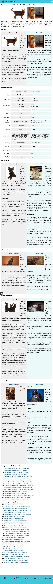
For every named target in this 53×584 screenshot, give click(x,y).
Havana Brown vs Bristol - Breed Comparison (15, 512)
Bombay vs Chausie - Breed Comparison (14, 554)
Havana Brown (12, 32)
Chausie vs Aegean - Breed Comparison (14, 518)
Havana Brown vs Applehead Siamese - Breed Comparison (18, 489)
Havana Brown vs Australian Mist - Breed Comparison (17, 497)
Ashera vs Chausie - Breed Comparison (14, 537)
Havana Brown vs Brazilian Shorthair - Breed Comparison (18, 510)
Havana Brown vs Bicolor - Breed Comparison (15, 502)
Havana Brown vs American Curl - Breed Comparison (17, 478)
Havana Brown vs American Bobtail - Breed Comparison (18, 476)
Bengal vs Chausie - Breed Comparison (14, 546)
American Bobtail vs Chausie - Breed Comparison (16, 522)
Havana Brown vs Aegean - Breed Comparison (15, 470)
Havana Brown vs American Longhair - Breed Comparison (18, 481)
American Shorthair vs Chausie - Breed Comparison (17, 531)
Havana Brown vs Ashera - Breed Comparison (15, 491)
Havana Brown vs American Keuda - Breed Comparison (17, 480)
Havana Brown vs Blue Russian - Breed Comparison (17, 506)
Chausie (38, 32)
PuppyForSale (36, 578)
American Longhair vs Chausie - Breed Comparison (16, 527)
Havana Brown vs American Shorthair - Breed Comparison (18, 485)
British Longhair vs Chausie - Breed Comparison (16, 560)
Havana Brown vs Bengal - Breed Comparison (15, 501)
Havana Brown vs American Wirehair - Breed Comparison (18, 487)
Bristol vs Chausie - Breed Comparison (13, 558)
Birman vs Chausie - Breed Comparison (14, 550)
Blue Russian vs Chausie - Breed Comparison (15, 552)
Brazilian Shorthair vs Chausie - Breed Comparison (16, 556)
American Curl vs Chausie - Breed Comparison (15, 524)
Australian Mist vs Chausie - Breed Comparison (15, 543)
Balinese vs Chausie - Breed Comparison (14, 545)
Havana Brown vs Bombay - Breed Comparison (15, 508)
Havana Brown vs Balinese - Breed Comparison (16, 499)
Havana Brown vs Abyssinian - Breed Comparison (16, 468)
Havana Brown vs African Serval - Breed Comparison (17, 472)
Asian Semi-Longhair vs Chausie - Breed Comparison (17, 541)
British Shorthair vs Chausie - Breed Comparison (16, 562)
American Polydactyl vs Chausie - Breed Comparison (17, 529)
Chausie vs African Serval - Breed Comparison (15, 520)
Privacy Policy (5, 578)
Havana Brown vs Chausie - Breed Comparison (15, 474)
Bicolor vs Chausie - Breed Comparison (14, 548)
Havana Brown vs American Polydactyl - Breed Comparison (18, 483)
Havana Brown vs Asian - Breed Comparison (15, 493)
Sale (18, 32)
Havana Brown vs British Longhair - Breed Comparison (17, 514)
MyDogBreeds (47, 578)
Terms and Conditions (16, 578)
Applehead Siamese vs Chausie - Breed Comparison (17, 535)
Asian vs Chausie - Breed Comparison (13, 539)
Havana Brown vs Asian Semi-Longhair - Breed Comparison (19, 495)
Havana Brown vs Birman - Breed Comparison (15, 504)
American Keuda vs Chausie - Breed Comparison (16, 525)
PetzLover (27, 578)
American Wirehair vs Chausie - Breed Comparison (16, 533)
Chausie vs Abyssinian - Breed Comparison (14, 516)
